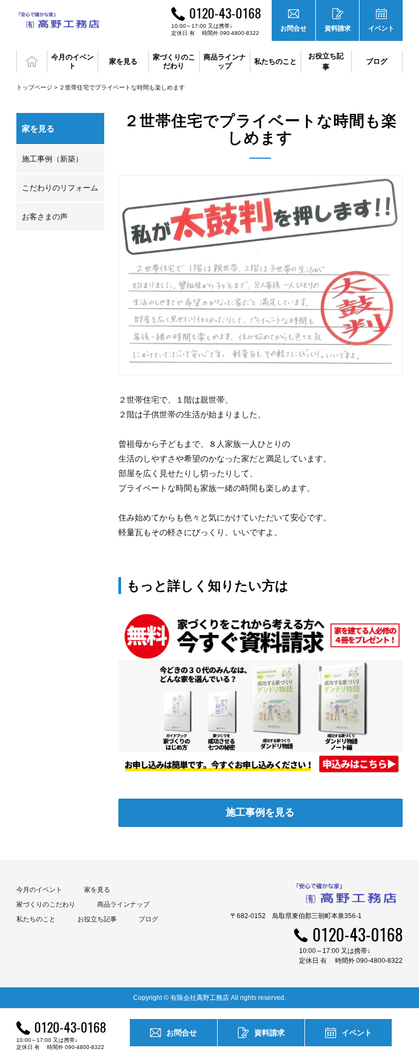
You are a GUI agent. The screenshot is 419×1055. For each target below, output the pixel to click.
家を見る (97, 890)
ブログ (376, 61)
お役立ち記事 (326, 61)
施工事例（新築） (52, 158)
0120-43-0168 (225, 12)
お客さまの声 (45, 216)
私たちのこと (36, 919)
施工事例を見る (260, 812)
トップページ (34, 87)
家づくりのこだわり (45, 904)
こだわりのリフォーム (60, 187)
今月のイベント (39, 890)
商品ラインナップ (123, 904)
